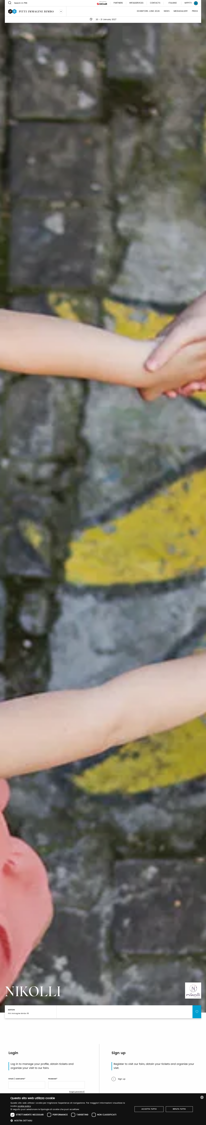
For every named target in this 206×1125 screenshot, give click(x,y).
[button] (70, 1121)
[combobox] (202, 1097)
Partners (118, 3)
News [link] (166, 11)
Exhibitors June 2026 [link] (148, 11)
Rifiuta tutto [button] (179, 1109)
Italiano (173, 3)
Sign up (121, 1079)
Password (52, 1079)
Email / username (16, 1079)
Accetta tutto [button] (149, 1109)
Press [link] (195, 11)
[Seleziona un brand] (61, 11)
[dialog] (103, 1109)
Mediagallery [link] (181, 11)
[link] (189, 3)
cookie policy (24, 1106)
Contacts (155, 3)
